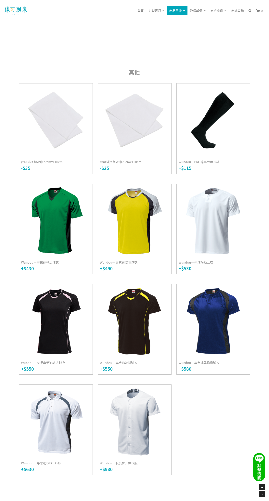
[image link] (15, 10)
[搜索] (250, 10)
